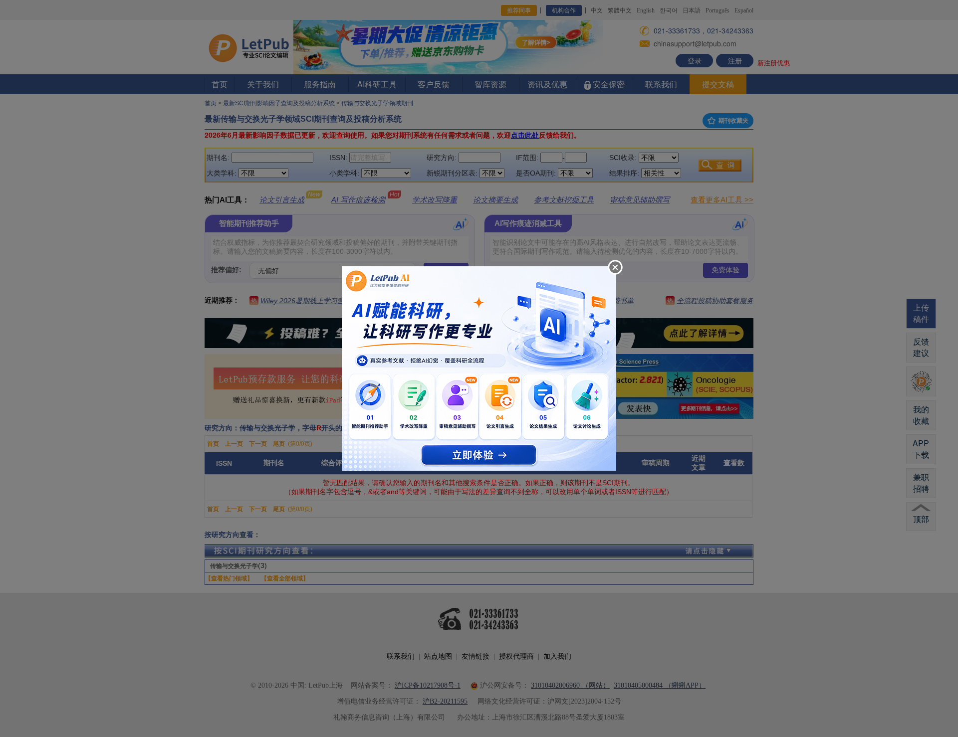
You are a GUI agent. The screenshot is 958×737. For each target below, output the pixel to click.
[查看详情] (479, 367)
